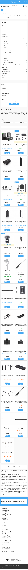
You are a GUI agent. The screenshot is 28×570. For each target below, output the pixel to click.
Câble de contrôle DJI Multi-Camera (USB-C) (21, 273)
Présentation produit (6, 536)
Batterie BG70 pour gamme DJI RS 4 (21, 171)
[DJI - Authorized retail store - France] (5, 6)
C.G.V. (3, 543)
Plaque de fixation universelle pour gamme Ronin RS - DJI (20, 299)
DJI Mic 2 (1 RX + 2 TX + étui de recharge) (21, 145)
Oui (4, 90)
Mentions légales (5, 542)
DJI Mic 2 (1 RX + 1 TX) (21, 195)
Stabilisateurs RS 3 (7, 122)
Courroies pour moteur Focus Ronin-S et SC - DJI (7, 402)
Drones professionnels (7, 514)
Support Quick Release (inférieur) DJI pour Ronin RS (21, 376)
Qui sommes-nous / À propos (8, 551)
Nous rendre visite (6, 548)
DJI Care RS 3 (21, 122)
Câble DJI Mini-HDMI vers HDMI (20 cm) (7, 299)
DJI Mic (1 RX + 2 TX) (7, 144)
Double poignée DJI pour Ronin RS (7, 376)
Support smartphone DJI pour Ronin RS (21, 248)
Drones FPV (4, 511)
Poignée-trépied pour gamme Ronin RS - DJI (7, 273)
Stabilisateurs (5, 515)
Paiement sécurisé (6, 546)
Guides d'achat (5, 533)
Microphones (4, 518)
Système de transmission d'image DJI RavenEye (7, 171)
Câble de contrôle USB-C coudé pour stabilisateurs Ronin (7, 325)
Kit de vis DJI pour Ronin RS (7, 452)
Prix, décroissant (4, 127)
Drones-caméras (5, 510)
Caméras (4, 517)
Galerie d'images (5, 535)
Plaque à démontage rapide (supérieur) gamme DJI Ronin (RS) (20, 351)
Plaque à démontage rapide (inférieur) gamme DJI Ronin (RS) (21, 325)
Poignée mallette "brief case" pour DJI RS (20, 222)
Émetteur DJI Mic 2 (7, 247)
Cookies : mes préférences (7, 544)
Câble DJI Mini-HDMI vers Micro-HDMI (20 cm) (21, 427)
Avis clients (4, 550)
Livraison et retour (6, 547)
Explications (4, 528)
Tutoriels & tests (5, 526)
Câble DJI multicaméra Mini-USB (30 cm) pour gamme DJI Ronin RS (21, 403)
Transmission (5, 519)
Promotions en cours (6, 537)
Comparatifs (4, 524)
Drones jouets (5, 513)
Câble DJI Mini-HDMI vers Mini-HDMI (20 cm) (7, 427)
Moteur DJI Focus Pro (7, 195)
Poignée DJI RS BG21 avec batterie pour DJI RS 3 (7, 222)
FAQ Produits (5, 529)
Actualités (4, 525)
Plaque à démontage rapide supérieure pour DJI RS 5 (7, 350)
